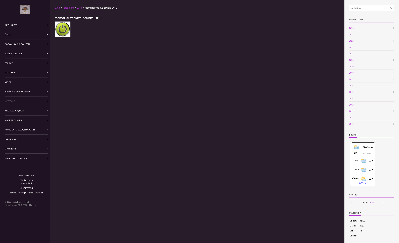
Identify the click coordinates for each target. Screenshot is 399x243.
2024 (351, 34)
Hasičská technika (16, 158)
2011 (351, 117)
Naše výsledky (13, 53)
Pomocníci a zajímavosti (20, 129)
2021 (351, 53)
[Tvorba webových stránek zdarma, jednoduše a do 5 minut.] (23, 202)
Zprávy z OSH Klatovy (18, 91)
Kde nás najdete (15, 110)
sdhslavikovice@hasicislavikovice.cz (26, 192)
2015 (351, 92)
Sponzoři (10, 148)
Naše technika (13, 120)
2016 (351, 85)
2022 (351, 47)
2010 (351, 124)
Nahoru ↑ (33, 205)
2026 (372, 202)
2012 (351, 111)
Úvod (8, 34)
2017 (351, 79)
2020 (351, 60)
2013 (351, 104)
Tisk (27, 202)
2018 (79, 7)
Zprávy (9, 63)
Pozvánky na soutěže (18, 44)
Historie (10, 101)
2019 (351, 66)
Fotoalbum (12, 72)
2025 (351, 28)
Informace (11, 139)
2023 (351, 40)
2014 (351, 98)
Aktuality (11, 25)
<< (352, 202)
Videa (8, 82)
